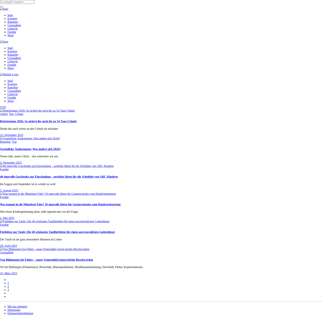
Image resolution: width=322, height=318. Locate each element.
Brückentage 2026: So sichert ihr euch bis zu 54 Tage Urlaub (38, 121)
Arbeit (3, 114)
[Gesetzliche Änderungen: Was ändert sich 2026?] (30, 138)
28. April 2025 (8, 245)
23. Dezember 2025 (11, 135)
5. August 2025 (9, 190)
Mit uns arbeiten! (17, 306)
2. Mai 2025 (7, 218)
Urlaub (19, 114)
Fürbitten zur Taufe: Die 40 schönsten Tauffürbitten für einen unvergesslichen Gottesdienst (57, 232)
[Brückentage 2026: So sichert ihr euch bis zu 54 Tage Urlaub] (37, 110)
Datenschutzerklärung (20, 313)
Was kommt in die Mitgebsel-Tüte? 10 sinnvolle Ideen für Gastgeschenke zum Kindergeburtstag (60, 204)
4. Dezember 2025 (11, 162)
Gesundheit (6, 252)
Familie (4, 169)
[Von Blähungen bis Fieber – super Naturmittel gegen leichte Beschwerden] (44, 249)
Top (11, 114)
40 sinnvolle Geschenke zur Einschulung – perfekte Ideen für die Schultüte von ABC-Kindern (59, 176)
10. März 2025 (8, 273)
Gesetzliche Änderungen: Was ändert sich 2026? (30, 149)
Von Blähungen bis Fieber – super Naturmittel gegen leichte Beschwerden (46, 259)
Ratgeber (5, 141)
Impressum (13, 309)
